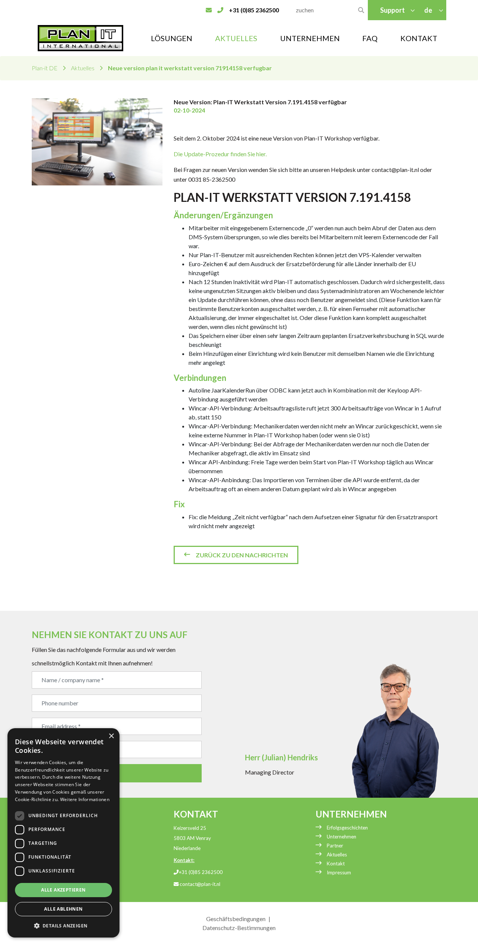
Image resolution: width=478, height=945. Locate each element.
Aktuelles (236, 38)
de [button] (428, 10)
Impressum (339, 872)
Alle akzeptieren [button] (63, 890)
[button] (63, 925)
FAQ (370, 38)
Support (392, 10)
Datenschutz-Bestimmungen (239, 927)
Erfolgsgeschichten (347, 828)
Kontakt (418, 38)
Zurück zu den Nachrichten (242, 554)
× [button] (111, 736)
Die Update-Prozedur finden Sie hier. (220, 153)
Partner (335, 846)
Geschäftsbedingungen (236, 918)
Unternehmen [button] (310, 38)
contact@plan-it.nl (199, 884)
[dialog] (63, 833)
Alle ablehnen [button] (63, 909)
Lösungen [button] (171, 38)
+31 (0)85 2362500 (201, 872)
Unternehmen (341, 837)
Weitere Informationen (84, 799)
